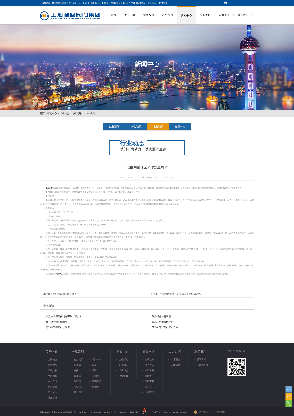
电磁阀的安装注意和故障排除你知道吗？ (181, 294)
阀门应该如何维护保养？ (66, 294)
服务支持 (205, 15)
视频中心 (180, 126)
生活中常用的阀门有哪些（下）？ (64, 316)
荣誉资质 (148, 15)
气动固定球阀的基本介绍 (165, 327)
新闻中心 (186, 15)
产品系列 (167, 15)
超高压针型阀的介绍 (162, 322)
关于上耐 (129, 15)
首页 (113, 15)
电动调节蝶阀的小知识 (58, 327)
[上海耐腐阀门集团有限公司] (70, 23)
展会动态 (136, 126)
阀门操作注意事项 (161, 316)
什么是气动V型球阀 (56, 322)
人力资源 (224, 15)
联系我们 (243, 15)
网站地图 (134, 412)
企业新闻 (114, 126)
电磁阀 (49, 188)
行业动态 (64, 113)
